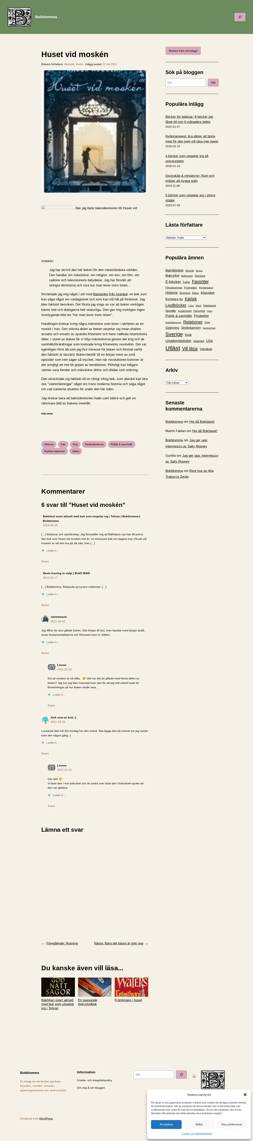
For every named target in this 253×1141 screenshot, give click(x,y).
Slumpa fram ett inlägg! (183, 50)
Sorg (207, 322)
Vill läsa (190, 348)
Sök (213, 82)
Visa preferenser (231, 1124)
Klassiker (208, 293)
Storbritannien (191, 327)
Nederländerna (94, 444)
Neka (199, 1124)
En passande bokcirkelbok (87, 1002)
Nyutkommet (185, 311)
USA (209, 341)
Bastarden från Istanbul (110, 294)
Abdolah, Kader (73, 64)
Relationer (193, 322)
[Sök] (181, 1074)
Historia (49, 444)
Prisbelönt (201, 316)
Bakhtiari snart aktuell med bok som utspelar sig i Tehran (57, 1004)
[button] (245, 1095)
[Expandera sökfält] (239, 17)
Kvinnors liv (174, 299)
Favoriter (200, 281)
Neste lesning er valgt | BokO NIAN (66, 573)
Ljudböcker (175, 305)
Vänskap (206, 349)
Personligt (199, 310)
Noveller (170, 310)
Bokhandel (187, 276)
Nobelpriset (209, 305)
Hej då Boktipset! (202, 422)
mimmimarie (59, 616)
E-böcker (173, 282)
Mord (198, 305)
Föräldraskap (206, 287)
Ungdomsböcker (178, 341)
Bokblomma (46, 17)
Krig (75, 444)
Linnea (61, 665)
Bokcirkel (172, 276)
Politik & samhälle (122, 444)
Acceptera (166, 1124)
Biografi (190, 270)
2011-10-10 (58, 621)
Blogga (199, 271)
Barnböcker (174, 270)
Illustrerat (184, 293)
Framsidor (190, 287)
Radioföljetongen (173, 322)
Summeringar (209, 328)
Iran (63, 444)
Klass (195, 292)
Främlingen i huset (128, 1000)
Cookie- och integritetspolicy (197, 1133)
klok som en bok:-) (63, 717)
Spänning (172, 327)
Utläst (75, 451)
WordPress (46, 1118)
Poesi (209, 311)
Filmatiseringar (173, 287)
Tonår (188, 335)
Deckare (200, 275)
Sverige (174, 334)
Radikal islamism (54, 451)
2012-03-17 (50, 577)
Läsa (191, 305)
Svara (45, 561)
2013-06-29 (50, 525)
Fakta (186, 282)
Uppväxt (198, 341)
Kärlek (191, 298)
